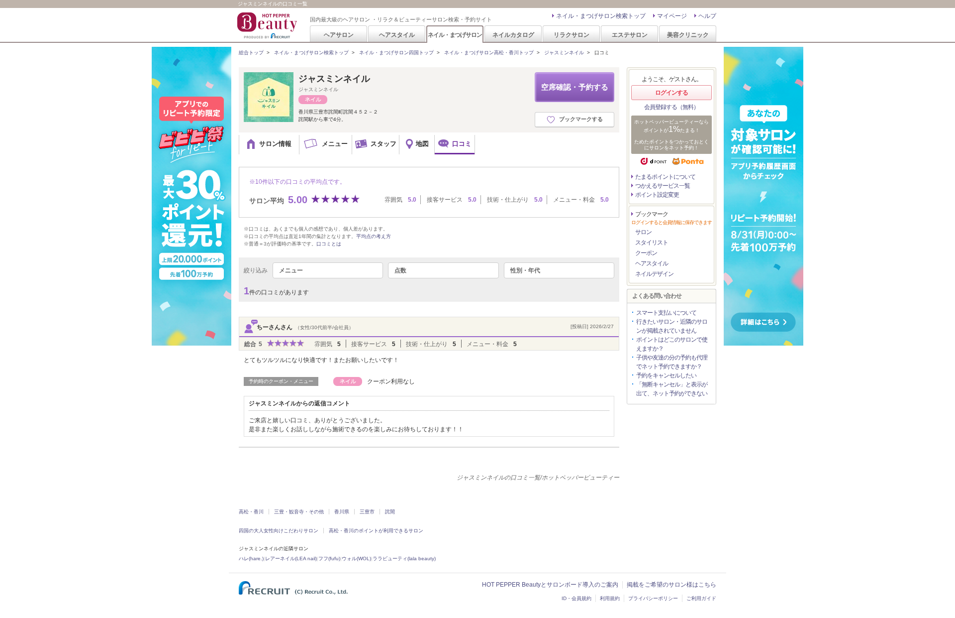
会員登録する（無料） (671, 107)
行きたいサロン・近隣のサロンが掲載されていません (671, 326)
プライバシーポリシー (653, 598)
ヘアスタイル (397, 34)
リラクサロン (571, 34)
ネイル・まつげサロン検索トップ (601, 15)
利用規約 (610, 598)
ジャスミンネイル (564, 52)
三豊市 (367, 511)
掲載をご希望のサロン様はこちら (671, 584)
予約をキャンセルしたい (666, 375)
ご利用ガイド (701, 598)
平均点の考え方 (373, 236)
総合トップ (251, 52)
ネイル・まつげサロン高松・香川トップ (489, 52)
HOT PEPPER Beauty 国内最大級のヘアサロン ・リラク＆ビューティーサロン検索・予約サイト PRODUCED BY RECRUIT (268, 25)
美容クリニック (688, 34)
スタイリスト (651, 242)
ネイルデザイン (654, 273)
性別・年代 (525, 270)
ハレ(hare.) (251, 558)
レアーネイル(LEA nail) (291, 558)
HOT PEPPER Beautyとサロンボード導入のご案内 (550, 584)
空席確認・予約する (574, 87)
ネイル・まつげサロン (454, 34)
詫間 (390, 511)
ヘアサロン (339, 34)
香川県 (341, 511)
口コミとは (328, 244)
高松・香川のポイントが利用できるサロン (376, 530)
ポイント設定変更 (657, 194)
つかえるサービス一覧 (662, 185)
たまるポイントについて (665, 176)
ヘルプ (707, 15)
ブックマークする (581, 119)
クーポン (646, 252)
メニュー (291, 270)
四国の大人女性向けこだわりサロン (278, 530)
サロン (643, 232)
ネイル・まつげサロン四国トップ (396, 52)
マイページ (672, 15)
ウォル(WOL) (356, 558)
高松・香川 (251, 511)
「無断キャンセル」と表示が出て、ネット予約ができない (671, 389)
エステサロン (630, 34)
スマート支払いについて (666, 312)
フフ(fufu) (329, 558)
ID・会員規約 (576, 598)
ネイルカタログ (513, 34)
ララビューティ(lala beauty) (404, 558)
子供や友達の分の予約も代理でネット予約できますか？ (671, 362)
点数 (400, 270)
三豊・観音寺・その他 (299, 511)
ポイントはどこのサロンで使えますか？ (671, 344)
